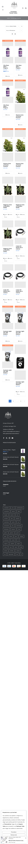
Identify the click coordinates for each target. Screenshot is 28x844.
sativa (16, 547)
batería (13, 511)
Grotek (10, 536)
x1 (21, 554)
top (5, 554)
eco (18, 522)
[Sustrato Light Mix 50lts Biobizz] (20, 362)
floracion (13, 529)
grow (16, 536)
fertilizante (6, 529)
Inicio (4, 486)
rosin (11, 547)
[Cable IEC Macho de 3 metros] (20, 232)
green (5, 536)
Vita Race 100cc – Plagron (6, 67)
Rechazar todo (14, 834)
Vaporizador (11, 554)
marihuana (6, 540)
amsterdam (6, 507)
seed (21, 547)
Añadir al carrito (5, 216)
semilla (5, 550)
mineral (13, 540)
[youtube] (12, 438)
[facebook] (3, 438)
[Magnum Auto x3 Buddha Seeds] (7, 190)
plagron (18, 543)
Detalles (8, 76)
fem (12, 525)
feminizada (19, 525)
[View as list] (15, 34)
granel (17, 532)
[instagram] (9, 438)
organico (6, 543)
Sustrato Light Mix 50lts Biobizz (20, 383)
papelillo (12, 543)
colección (17, 518)
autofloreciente (20, 507)
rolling (5, 547)
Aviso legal (6, 493)
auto (13, 507)
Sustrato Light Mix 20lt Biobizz (7, 333)
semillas (11, 550)
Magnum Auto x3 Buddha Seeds (7, 206)
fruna (19, 529)
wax (17, 554)
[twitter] (6, 438)
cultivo (13, 522)
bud (17, 514)
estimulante (6, 525)
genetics (11, 532)
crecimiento (6, 522)
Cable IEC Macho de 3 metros (19, 247)
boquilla (12, 514)
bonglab (5, 514)
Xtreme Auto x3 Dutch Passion (19, 116)
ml (18, 540)
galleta (5, 532)
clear (12, 518)
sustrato (18, 550)
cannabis (6, 518)
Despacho (5, 484)
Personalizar (13, 832)
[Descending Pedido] (21, 26)
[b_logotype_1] (14, 1)
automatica (6, 511)
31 (20, 401)
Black (19, 511)
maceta (21, 536)
